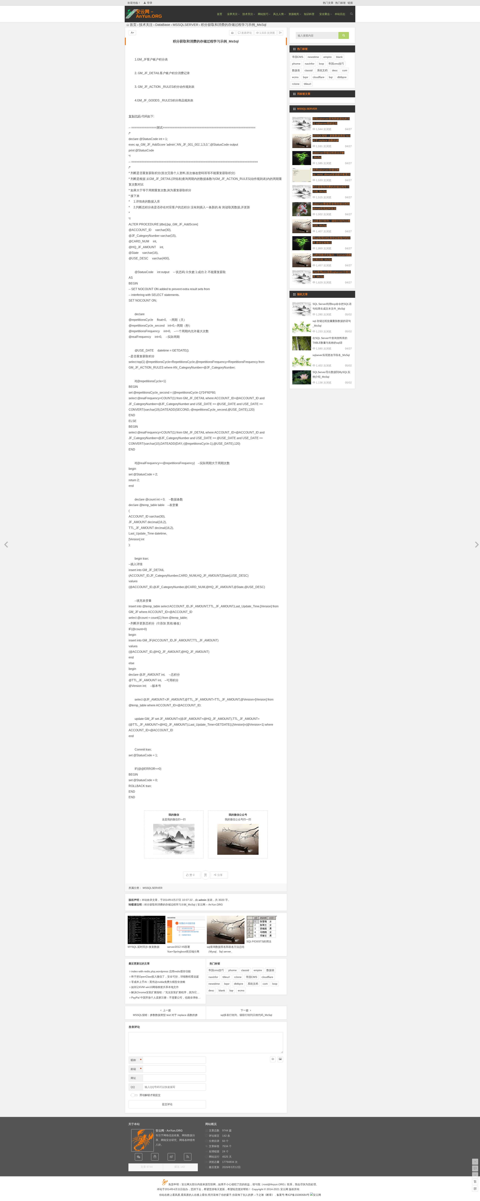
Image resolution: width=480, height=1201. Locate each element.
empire (258, 970)
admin (202, 899)
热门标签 (340, 2)
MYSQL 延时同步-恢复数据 (143, 946)
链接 (350, 2)
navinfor (213, 976)
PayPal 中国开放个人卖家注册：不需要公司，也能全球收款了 (167, 997)
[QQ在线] (155, 1157)
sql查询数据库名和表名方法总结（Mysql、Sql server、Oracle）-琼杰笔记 (225, 951)
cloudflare (267, 976)
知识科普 (309, 14)
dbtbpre (238, 983)
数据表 (270, 970)
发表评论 (246, 32)
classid (245, 970)
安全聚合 (324, 14)
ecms (241, 990)
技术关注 (247, 14)
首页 (219, 14)
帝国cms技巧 (216, 970)
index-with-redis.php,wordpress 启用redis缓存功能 (161, 971)
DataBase (162, 25)
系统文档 (253, 983)
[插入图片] (280, 1059)
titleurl (226, 976)
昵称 (136, 1060)
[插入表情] (273, 1059)
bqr (231, 990)
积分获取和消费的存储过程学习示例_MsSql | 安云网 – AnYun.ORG (183, 904)
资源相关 (294, 14)
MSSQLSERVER (185, 25)
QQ (133, 1087)
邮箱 (136, 1069)
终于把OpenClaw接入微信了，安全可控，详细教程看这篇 (165, 976)
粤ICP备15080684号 (297, 1194)
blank (222, 990)
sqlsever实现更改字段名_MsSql (331, 355)
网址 (133, 1078)
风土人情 (278, 14)
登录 (149, 2)
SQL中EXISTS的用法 (258, 941)
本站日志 (340, 14)
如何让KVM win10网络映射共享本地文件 (155, 987)
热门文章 (328, 2)
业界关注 (232, 14)
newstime (214, 983)
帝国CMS (251, 976)
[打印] (232, 32)
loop (274, 983)
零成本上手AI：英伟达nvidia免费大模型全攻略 (158, 981)
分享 (220, 874)
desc (211, 990)
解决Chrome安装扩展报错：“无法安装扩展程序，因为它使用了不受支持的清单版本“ (180, 992)
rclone (238, 976)
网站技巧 (263, 14)
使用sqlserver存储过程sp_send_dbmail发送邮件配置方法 (331, 174)
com (265, 983)
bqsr (227, 983)
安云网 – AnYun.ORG (149, 14)
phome (232, 970)
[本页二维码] (475, 1189)
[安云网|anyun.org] (315, 1194)
